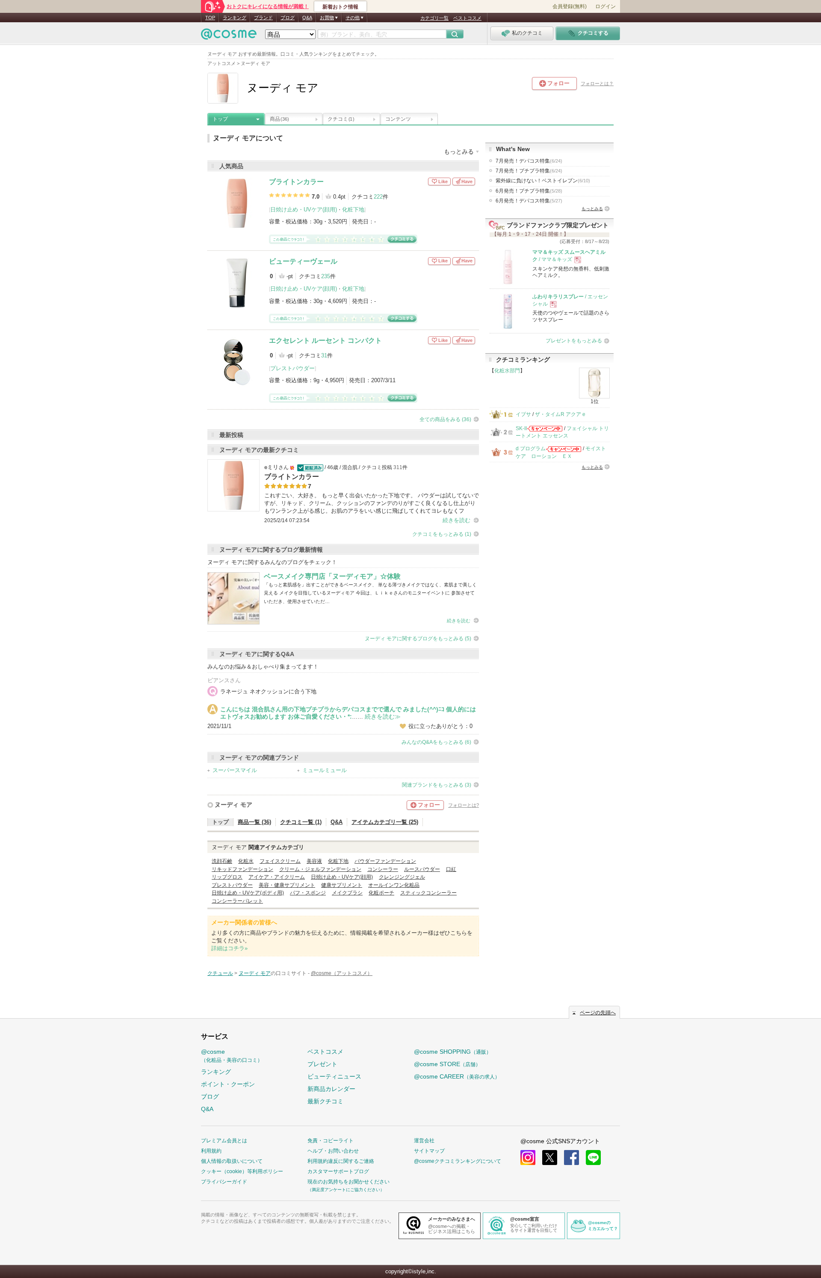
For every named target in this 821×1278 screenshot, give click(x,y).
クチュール (220, 973)
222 (378, 196)
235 (325, 276)
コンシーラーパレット (237, 901)
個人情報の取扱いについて (232, 1161)
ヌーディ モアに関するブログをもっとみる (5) (418, 639)
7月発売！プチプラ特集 (529, 171)
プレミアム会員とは (224, 1141)
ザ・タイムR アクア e (560, 414)
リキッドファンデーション (242, 869)
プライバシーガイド (224, 1182)
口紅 (451, 869)
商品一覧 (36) (254, 822)
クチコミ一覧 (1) (301, 822)
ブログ (288, 17)
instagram (527, 1157)
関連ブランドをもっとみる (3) (436, 785)
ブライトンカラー (296, 181)
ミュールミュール (324, 770)
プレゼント (322, 1064)
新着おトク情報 (340, 7)
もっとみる (592, 208)
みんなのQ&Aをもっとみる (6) (436, 742)
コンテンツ (398, 119)
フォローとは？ (597, 83)
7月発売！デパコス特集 (529, 161)
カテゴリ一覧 (434, 18)
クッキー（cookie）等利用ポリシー (242, 1171)
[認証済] (309, 467)
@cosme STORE (447, 1064)
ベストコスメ (467, 18)
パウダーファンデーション (385, 861)
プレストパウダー (292, 368)
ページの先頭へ (598, 1013)
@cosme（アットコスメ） (341, 973)
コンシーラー (382, 869)
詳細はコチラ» (229, 948)
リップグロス (227, 877)
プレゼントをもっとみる (574, 341)
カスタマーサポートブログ (338, 1171)
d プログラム (531, 449)
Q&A (307, 17)
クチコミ (341, 119)
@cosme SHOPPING (452, 1051)
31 (324, 355)
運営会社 (424, 1141)
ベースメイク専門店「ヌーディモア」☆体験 (332, 576)
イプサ (523, 414)
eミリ (271, 467)
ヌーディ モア (233, 804)
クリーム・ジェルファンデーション (320, 869)
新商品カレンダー (331, 1088)
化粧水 (246, 861)
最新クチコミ (325, 1101)
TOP (210, 17)
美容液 (314, 861)
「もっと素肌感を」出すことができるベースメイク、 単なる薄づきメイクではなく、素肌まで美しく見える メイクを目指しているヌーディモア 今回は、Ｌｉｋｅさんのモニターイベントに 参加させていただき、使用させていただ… (370, 593)
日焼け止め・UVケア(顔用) (303, 209)
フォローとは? (463, 805)
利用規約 (211, 1151)
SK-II (521, 428)
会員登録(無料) (569, 6)
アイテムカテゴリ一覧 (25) (384, 822)
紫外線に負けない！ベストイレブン (543, 181)
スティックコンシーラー (428, 893)
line (593, 1157)
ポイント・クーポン (228, 1084)
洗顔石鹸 (222, 861)
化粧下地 (353, 209)
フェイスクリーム (280, 861)
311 (397, 467)
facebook (571, 1157)
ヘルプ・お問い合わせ (333, 1151)
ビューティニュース (334, 1076)
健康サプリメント (341, 885)
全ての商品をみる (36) (445, 419)
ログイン (605, 6)
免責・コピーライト (330, 1141)
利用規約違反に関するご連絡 (340, 1161)
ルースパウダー (422, 869)
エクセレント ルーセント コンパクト (325, 340)
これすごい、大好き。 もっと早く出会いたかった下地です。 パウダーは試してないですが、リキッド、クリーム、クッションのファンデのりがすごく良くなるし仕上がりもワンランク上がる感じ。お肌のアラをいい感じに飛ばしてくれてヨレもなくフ (371, 503)
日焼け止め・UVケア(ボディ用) (248, 893)
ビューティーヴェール (303, 261)
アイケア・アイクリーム (276, 877)
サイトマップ (429, 1151)
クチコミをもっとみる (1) (441, 534)
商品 (279, 119)
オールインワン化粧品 (393, 885)
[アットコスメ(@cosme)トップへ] (229, 36)
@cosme (232, 1055)
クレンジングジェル (402, 877)
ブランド (263, 17)
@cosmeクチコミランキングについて (457, 1161)
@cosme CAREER (457, 1076)
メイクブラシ (347, 893)
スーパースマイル (235, 770)
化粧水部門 (507, 371)
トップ (220, 119)
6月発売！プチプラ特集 (529, 191)
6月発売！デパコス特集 (529, 201)
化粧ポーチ (381, 893)
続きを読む (456, 520)
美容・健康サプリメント (287, 885)
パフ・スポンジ (308, 893)
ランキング (234, 17)
